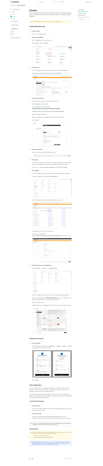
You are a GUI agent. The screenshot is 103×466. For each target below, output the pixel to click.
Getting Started (16, 9)
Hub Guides (12, 5)
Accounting (15, 21)
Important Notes (82, 19)
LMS (14, 18)
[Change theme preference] (92, 2)
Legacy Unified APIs (21, 5)
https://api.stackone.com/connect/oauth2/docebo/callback (46, 108)
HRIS (14, 11)
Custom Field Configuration (84, 17)
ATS (13, 14)
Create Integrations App (83, 11)
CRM (14, 16)
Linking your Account (82, 13)
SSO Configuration (81, 15)
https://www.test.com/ (52, 297)
